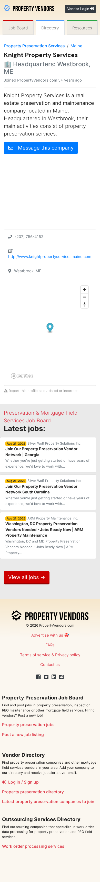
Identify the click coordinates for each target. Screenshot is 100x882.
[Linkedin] (54, 677)
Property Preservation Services (34, 45)
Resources (82, 27)
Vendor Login (78, 8)
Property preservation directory (33, 791)
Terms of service (35, 654)
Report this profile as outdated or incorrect (43, 391)
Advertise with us (47, 635)
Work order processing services (33, 846)
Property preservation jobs (28, 724)
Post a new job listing (23, 734)
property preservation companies (48, 801)
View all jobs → (26, 577)
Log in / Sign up (22, 782)
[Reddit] (61, 677)
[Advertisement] (50, 194)
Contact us (50, 664)
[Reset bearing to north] (84, 304)
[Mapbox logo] (22, 376)
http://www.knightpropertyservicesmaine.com (49, 256)
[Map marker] (50, 328)
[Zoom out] (84, 297)
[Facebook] (38, 677)
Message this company (43, 148)
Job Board (18, 27)
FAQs (50, 644)
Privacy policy (67, 654)
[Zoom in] (84, 289)
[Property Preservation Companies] (29, 7)
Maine (76, 45)
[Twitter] (46, 677)
